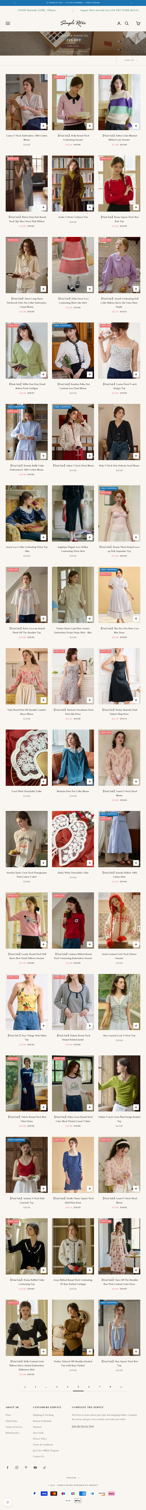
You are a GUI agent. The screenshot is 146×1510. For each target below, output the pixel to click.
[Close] (131, 718)
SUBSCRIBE (73, 781)
